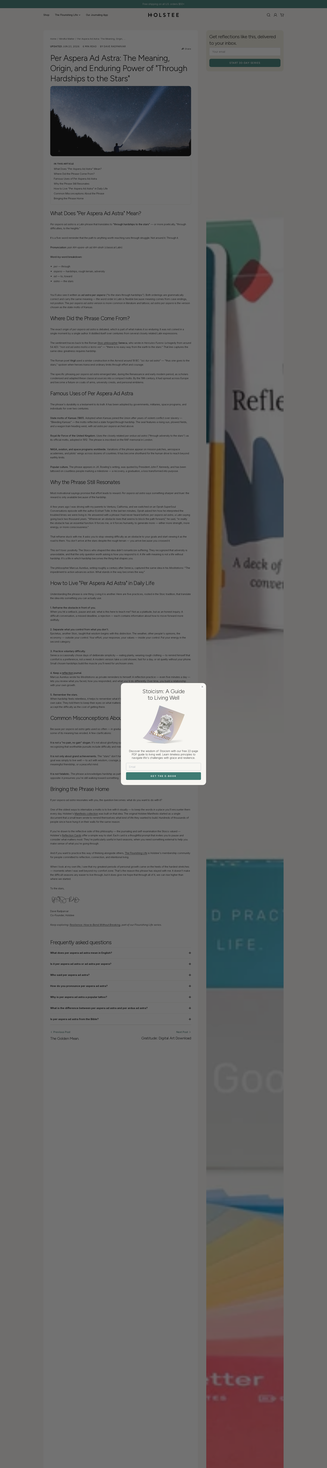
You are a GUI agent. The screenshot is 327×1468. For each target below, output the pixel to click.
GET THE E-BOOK (163, 776)
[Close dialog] (202, 687)
